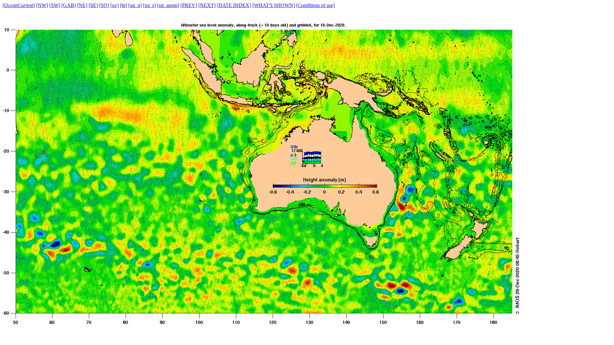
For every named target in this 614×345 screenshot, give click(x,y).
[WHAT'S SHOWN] (273, 5)
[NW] (42, 5)
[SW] (54, 5)
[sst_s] (149, 5)
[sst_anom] (168, 5)
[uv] (114, 5)
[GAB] (68, 5)
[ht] (123, 5)
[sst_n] (135, 5)
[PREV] (188, 5)
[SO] (104, 5)
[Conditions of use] (315, 5)
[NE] (82, 5)
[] (19, 5)
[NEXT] (207, 5)
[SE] (93, 5)
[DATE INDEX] (234, 5)
